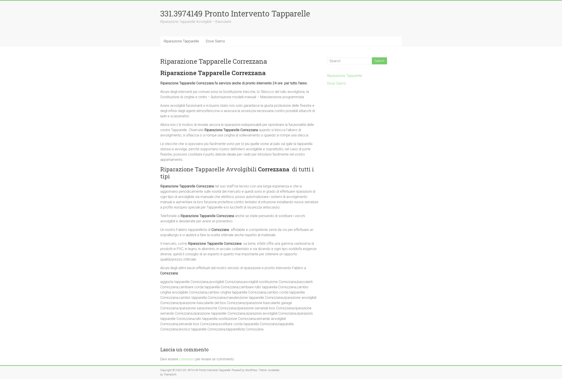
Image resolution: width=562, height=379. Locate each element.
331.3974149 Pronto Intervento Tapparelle (235, 13)
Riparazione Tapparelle (181, 41)
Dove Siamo (215, 41)
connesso (187, 359)
